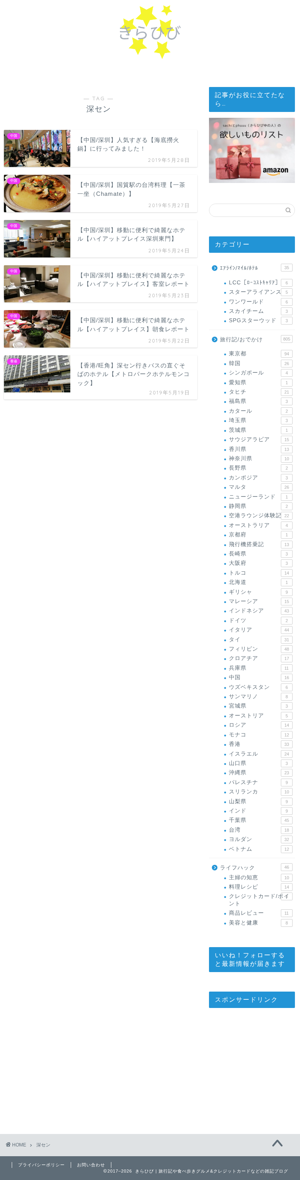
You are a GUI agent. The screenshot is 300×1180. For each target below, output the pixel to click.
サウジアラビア (259, 439)
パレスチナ (258, 782)
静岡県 (258, 506)
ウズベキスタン (258, 687)
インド (258, 811)
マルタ (259, 487)
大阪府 (258, 563)
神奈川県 (259, 458)
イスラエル (259, 754)
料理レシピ (259, 887)
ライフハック (254, 868)
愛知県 (258, 382)
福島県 (258, 401)
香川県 (259, 449)
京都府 (258, 535)
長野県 (258, 468)
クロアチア (259, 658)
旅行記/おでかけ (255, 339)
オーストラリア (258, 525)
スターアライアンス (258, 292)
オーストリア (258, 716)
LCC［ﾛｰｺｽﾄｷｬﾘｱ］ (258, 283)
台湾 (259, 830)
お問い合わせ (91, 1164)
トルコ (259, 573)
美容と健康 (258, 923)
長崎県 (258, 554)
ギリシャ (258, 592)
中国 (259, 677)
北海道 (258, 582)
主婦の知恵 (259, 877)
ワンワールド (258, 302)
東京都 (259, 354)
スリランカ (259, 792)
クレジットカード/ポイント (259, 899)
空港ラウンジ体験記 (259, 515)
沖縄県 (259, 772)
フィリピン (259, 649)
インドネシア (259, 611)
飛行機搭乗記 (259, 544)
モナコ (259, 735)
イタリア (259, 630)
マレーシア (259, 601)
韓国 (259, 363)
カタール (258, 411)
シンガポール (258, 373)
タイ (259, 639)
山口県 (258, 763)
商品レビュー (259, 913)
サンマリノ (258, 696)
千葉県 (259, 820)
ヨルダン (259, 839)
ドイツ (258, 620)
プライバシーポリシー (41, 1164)
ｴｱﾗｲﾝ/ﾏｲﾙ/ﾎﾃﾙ (254, 268)
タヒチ (259, 392)
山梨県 (258, 801)
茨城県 (258, 430)
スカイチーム (258, 311)
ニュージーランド (258, 497)
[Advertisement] (254, 1065)
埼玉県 (258, 420)
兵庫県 (259, 668)
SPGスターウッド (258, 320)
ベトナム (259, 849)
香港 (259, 744)
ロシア (259, 725)
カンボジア (258, 478)
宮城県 (258, 706)
